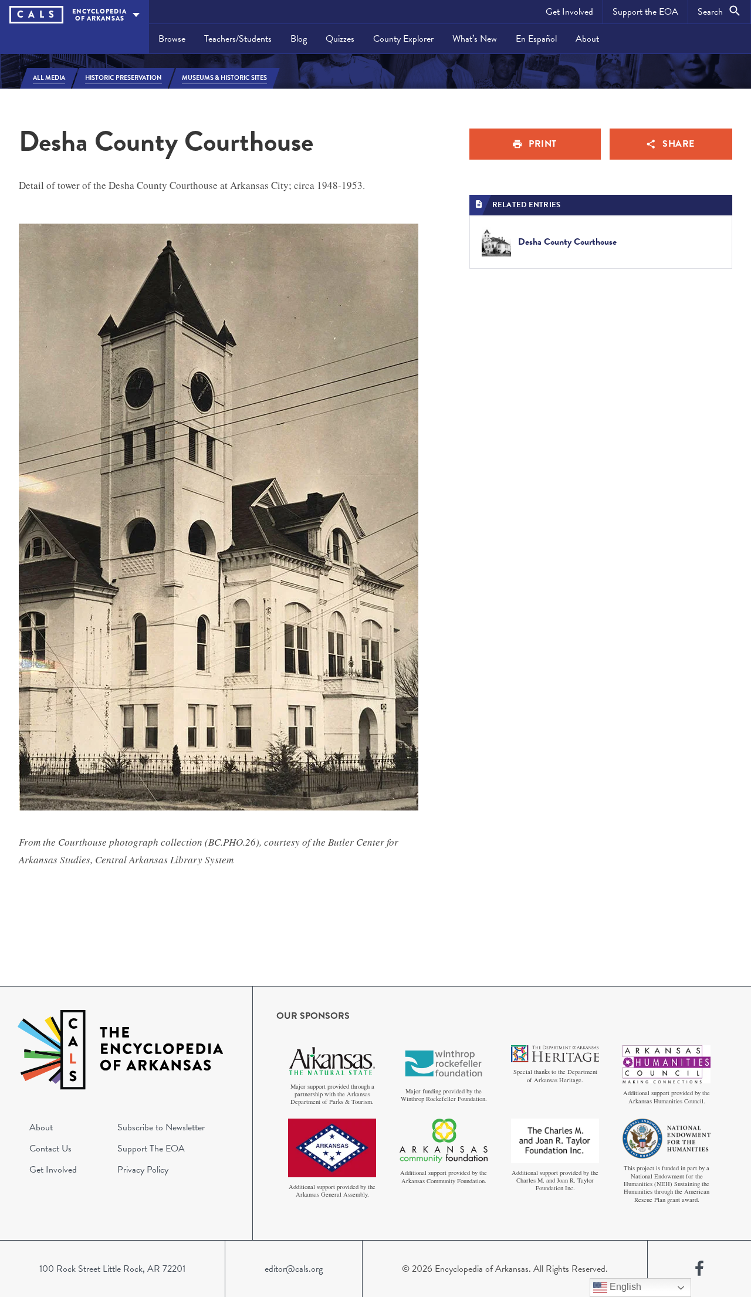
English (624, 1287)
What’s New (474, 39)
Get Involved (569, 12)
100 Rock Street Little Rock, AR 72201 (112, 1269)
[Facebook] (699, 1268)
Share (678, 144)
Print (543, 144)
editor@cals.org (294, 1269)
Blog (298, 39)
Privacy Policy (142, 1170)
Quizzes (340, 39)
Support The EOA (151, 1148)
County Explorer (403, 39)
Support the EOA (645, 12)
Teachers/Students (238, 39)
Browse (171, 39)
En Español (536, 39)
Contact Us (50, 1148)
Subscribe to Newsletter (161, 1127)
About (587, 39)
